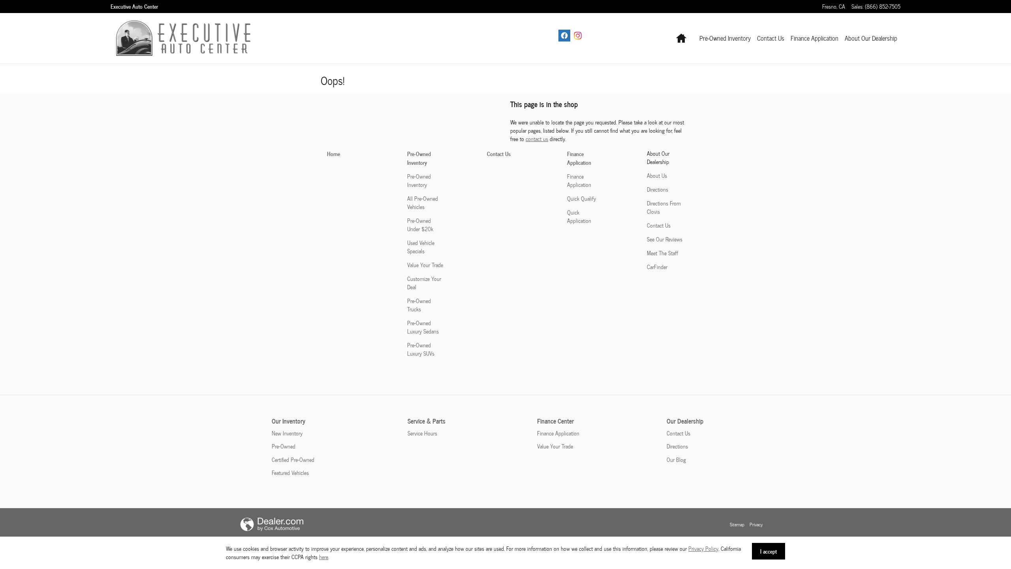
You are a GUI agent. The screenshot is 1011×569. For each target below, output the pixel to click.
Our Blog (676, 459)
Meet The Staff (662, 253)
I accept (768, 551)
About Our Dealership (871, 38)
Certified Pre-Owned (293, 459)
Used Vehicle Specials (420, 247)
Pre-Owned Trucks (419, 305)
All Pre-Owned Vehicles (422, 202)
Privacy (756, 524)
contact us (537, 138)
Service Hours (422, 433)
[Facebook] (564, 35)
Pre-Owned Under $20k (420, 225)
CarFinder (657, 266)
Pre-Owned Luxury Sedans (423, 327)
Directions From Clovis (664, 207)
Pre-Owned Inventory (725, 38)
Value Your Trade (425, 264)
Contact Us (770, 38)
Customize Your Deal (424, 283)
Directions (657, 189)
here (323, 556)
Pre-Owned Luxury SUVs (420, 349)
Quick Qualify (581, 198)
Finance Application (814, 38)
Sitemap (737, 524)
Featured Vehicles (290, 472)
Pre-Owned (283, 446)
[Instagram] (578, 35)
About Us (657, 175)
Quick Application (579, 216)
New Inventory (287, 433)
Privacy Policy (703, 548)
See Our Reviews (664, 239)
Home (333, 153)
